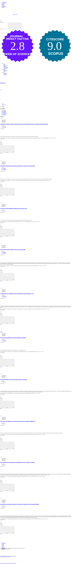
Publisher (5, 66)
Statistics (3, 7)
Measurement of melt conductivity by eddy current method (13, 249)
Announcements (4, 6)
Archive (3, 4)
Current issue (3, 2)
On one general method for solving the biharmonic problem (13, 337)
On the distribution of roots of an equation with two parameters (13, 379)
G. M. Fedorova (4, 111)
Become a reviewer (2, 83)
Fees (4, 71)
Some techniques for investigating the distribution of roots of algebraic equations (17, 462)
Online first (3, 3)
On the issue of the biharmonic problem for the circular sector (13, 208)
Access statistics (6, 67)
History (5, 64)
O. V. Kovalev (4, 112)
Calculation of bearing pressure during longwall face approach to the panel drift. (17, 165)
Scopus (3, 542)
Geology (1, 332)
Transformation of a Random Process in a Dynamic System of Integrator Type (17, 293)
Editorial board (6, 65)
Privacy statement (2, 563)
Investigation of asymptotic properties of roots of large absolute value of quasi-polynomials (19, 504)
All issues (5, 74)
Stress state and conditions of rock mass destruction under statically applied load (17, 421)
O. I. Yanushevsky (4, 113)
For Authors (3, 5)
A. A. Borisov (4, 110)
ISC (2, 546)
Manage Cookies (11, 563)
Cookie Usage (7, 563)
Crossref (3, 545)
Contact (5, 68)
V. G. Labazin (4, 104)
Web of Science (4, 543)
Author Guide (5, 70)
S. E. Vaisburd (4, 114)
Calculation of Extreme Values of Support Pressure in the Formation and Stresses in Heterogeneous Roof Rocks (24, 124)
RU (0, 20)
